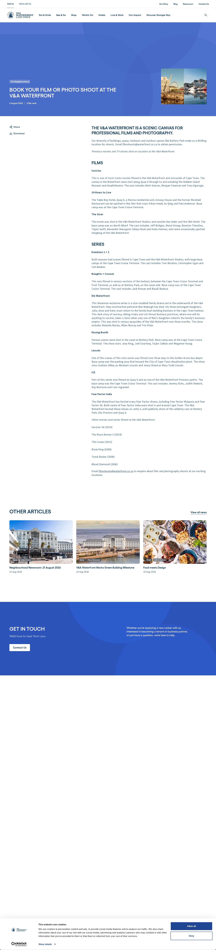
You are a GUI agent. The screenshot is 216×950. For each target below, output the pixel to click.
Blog (176, 4)
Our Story (163, 4)
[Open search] (206, 15)
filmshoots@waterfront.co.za (116, 471)
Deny (191, 935)
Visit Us (10, 4)
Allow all (191, 926)
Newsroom (188, 4)
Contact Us (204, 4)
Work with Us (25, 4)
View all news (199, 512)
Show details (45, 944)
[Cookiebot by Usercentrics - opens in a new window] (19, 944)
